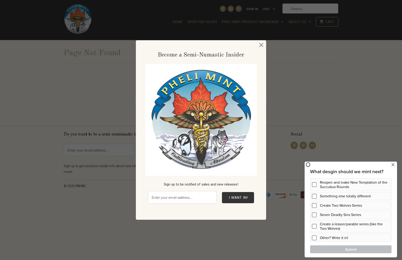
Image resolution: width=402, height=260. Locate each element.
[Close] (261, 45)
